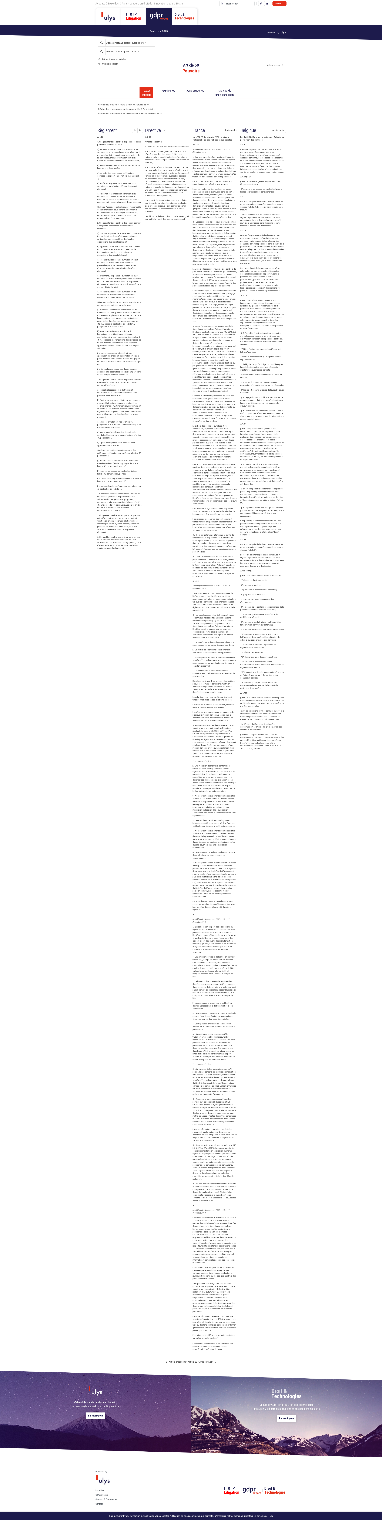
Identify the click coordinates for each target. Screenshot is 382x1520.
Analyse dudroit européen (224, 92)
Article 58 (192, 1361)
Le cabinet (100, 1490)
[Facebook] (260, 3)
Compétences (102, 1495)
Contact (279, 4)
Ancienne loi (231, 130)
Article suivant (275, 64)
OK (271, 1516)
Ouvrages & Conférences (106, 1499)
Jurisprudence (195, 90)
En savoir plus (95, 1415)
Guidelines (168, 90)
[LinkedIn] (266, 3)
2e (140, 130)
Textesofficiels (146, 92)
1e (135, 130)
